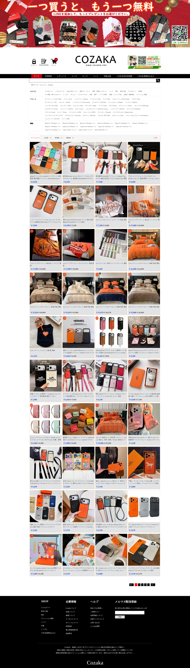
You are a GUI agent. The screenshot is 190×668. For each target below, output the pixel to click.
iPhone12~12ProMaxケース (140, 123)
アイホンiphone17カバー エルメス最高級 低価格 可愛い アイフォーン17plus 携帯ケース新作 (144, 396)
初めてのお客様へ (96, 608)
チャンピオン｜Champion (115, 102)
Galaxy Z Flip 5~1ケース (69, 130)
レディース (61, 76)
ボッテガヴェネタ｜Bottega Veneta (123, 112)
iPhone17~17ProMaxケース (52, 123)
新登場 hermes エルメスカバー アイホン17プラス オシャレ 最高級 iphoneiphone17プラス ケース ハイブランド (78, 178)
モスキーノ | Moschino (89, 115)
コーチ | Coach (103, 105)
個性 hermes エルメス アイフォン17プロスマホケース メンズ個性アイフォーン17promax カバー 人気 (78, 527)
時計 (116, 91)
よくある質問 (95, 626)
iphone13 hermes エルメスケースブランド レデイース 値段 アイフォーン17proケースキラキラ (143, 353)
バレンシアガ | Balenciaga (141, 105)
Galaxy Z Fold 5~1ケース (86, 130)
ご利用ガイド (95, 612)
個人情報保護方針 (72, 630)
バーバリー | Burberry (131, 102)
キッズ (85, 76)
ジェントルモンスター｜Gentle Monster (137, 115)
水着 (90, 94)
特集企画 (107, 76)
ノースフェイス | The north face (81, 102)
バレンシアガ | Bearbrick (133, 109)
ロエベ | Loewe (79, 109)
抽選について (70, 615)
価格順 (68, 138)
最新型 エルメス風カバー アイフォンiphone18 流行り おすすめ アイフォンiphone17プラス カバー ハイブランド (78, 440)
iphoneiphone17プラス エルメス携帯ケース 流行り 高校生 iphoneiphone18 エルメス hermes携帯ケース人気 (111, 353)
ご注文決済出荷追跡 (124, 76)
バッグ (111, 91)
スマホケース (49, 91)
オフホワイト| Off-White (99, 102)
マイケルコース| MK (75, 112)
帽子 (95, 94)
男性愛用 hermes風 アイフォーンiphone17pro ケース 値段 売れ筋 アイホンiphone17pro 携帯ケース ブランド (111, 178)
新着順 (57, 138)
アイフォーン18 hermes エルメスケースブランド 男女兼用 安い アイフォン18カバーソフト (78, 396)
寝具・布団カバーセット (99, 91)
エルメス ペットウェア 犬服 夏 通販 (42, 350)
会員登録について (96, 615)
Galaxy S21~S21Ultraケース (53, 130)
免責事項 (69, 633)
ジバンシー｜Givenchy (66, 109)
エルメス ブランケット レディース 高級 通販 (111, 220)
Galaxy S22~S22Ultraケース (124, 126)
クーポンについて (72, 619)
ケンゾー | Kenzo (62, 112)
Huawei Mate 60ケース (101, 130)
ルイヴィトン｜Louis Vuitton (53, 99)
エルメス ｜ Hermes (46, 85)
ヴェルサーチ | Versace (51, 109)
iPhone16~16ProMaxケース (70, 123)
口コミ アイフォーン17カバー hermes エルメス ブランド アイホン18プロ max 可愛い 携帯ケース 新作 (45, 440)
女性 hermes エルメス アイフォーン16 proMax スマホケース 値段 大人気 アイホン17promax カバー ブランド (78, 483)
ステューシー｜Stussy (125, 105)
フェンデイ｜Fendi (65, 105)
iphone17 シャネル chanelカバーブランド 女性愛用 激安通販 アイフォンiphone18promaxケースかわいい (45, 178)
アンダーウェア (82, 94)
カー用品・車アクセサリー (53, 94)
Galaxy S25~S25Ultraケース (70, 126)
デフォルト (35, 138)
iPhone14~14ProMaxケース (105, 123)
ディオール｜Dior (95, 99)
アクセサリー (132, 91)
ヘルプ (94, 601)
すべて (36, 76)
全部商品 (48, 76)
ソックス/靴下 (103, 94)
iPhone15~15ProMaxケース (87, 123)
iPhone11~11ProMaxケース (52, 126)
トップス (65, 94)
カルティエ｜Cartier (117, 115)
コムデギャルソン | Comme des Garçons (97, 109)
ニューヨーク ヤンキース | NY (54, 115)
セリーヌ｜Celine (78, 105)
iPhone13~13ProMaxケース (122, 123)
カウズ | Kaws (113, 105)
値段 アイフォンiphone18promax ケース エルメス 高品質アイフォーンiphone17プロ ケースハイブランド (78, 353)
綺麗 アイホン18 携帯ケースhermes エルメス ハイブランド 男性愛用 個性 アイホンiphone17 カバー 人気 (45, 396)
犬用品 (140, 91)
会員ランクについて (97, 619)
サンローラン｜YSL (51, 102)
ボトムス (73, 94)
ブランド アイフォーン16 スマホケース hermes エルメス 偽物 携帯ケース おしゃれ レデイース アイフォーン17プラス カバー (144, 178)
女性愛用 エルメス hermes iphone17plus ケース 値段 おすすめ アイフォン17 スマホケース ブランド (111, 527)
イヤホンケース (59, 91)
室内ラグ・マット (85, 91)
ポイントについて (72, 622)
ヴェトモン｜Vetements (104, 112)
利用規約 (69, 626)
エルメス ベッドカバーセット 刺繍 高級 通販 (143, 263)
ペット (95, 76)
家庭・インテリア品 (115, 94)
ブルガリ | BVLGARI (104, 115)
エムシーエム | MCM (89, 112)
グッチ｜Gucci (68, 99)
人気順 (46, 138)
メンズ (74, 76)
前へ (131, 585)
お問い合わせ (95, 622)
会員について (70, 612)
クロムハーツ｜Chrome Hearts (120, 99)
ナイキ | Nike (106, 99)
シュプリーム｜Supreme (81, 99)
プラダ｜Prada (136, 99)
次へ (153, 585)
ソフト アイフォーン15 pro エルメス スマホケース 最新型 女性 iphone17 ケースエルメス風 (45, 222)
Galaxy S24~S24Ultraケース (88, 126)
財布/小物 (123, 91)
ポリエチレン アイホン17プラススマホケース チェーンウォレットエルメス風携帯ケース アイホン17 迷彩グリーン (78, 570)
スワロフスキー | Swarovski (73, 115)
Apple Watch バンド (72, 91)
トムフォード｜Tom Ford (52, 119)
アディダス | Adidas (90, 105)
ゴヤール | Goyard (50, 112)
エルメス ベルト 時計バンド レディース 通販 (111, 263)
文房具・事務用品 (129, 94)
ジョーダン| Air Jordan (51, 105)
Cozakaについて (71, 608)
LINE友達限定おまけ (146, 76)
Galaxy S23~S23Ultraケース (106, 126)
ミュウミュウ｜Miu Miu (117, 109)
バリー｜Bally (66, 119)
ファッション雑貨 (141, 94)
